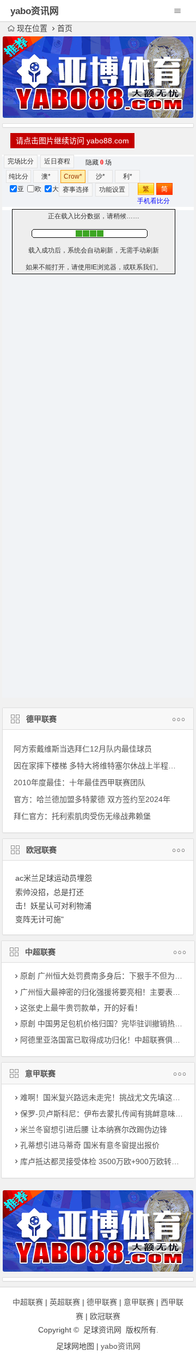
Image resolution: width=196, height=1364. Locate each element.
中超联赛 (40, 952)
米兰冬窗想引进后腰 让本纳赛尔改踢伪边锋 (93, 1129)
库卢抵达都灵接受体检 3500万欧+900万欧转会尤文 (107, 1161)
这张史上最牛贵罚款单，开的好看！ (81, 1007)
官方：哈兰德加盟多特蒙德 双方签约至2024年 (92, 799)
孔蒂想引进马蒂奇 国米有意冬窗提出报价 (90, 1145)
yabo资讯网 (120, 1346)
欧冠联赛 (41, 849)
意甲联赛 (40, 1073)
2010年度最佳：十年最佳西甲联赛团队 (79, 782)
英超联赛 (65, 1302)
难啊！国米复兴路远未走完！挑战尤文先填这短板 (104, 1097)
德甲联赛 (41, 719)
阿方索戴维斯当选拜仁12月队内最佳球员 (83, 748)
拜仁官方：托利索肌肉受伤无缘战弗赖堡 (82, 816)
